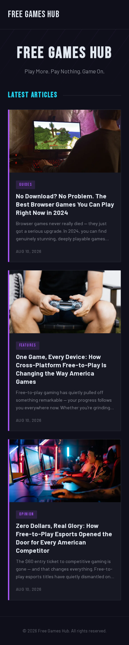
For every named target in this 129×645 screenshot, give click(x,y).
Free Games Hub (34, 14)
